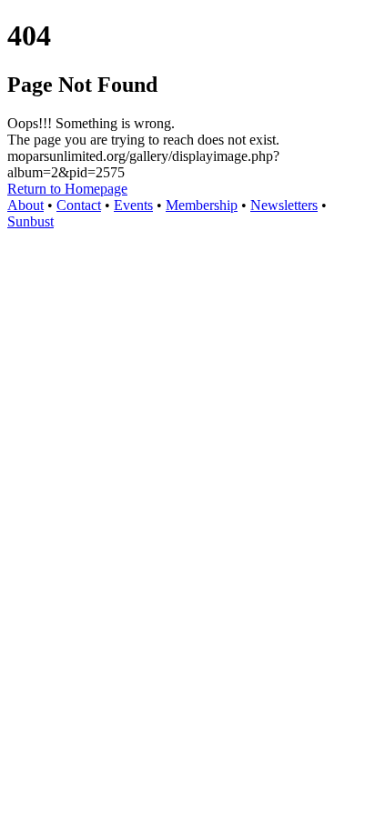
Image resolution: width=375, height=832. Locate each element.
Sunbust (30, 221)
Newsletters (284, 205)
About (25, 205)
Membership (202, 205)
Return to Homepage (67, 188)
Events (133, 205)
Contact (78, 205)
